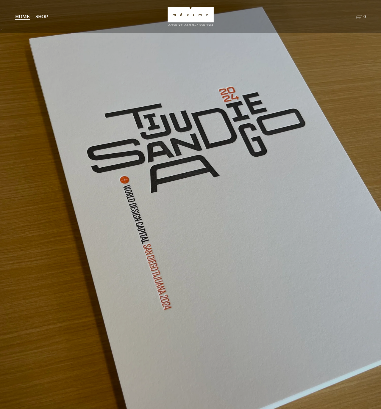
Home (22, 16)
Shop (41, 16)
